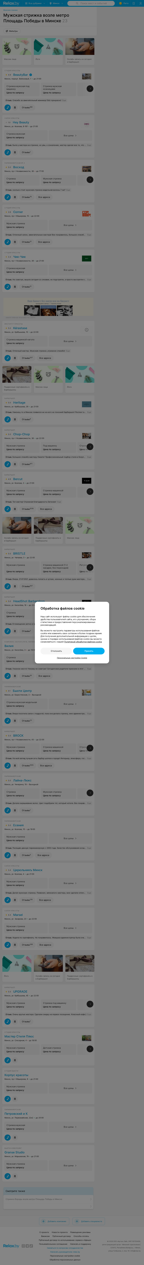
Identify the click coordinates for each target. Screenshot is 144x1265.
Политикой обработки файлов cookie (83, 641)
